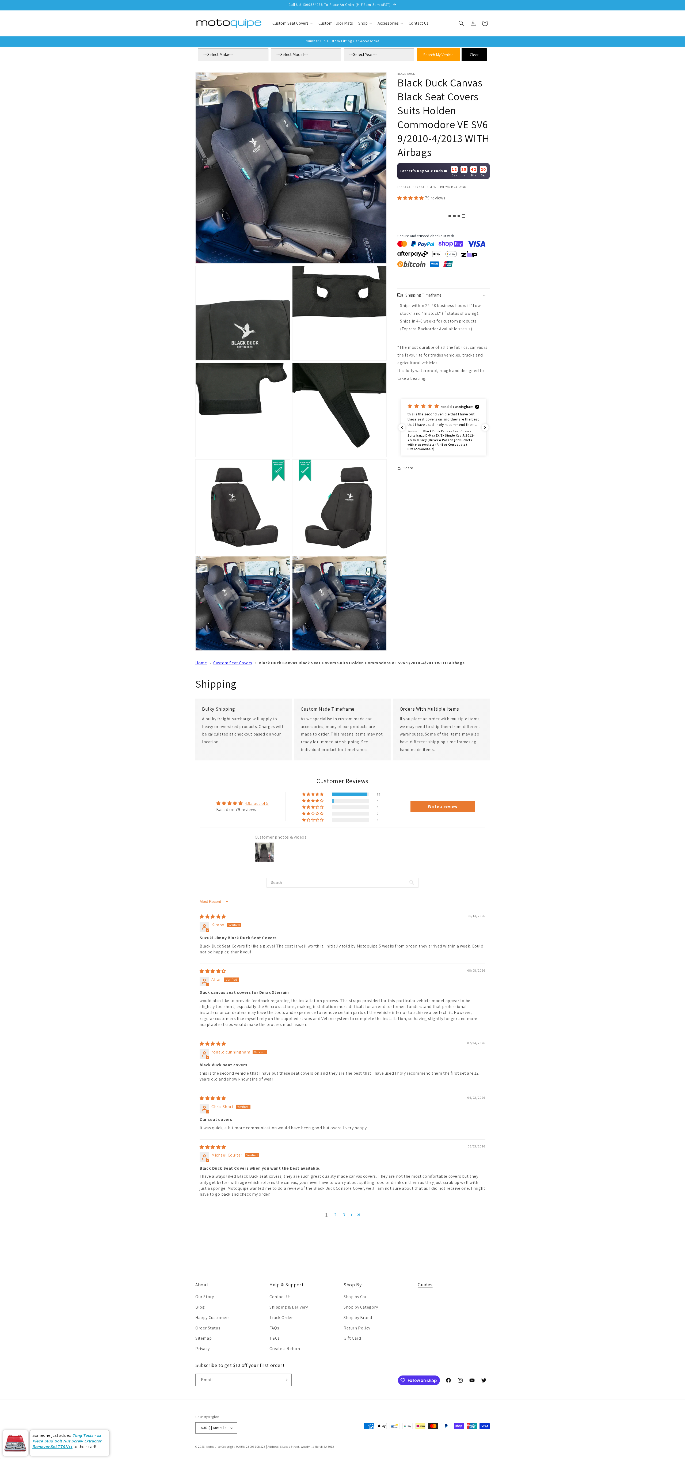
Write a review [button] (442, 806)
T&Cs (274, 1338)
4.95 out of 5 (257, 803)
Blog (200, 1307)
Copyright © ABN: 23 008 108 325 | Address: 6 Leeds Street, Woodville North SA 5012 (278, 1447)
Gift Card (352, 1338)
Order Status (207, 1328)
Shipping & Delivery (288, 1307)
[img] (213, 916)
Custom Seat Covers (232, 663)
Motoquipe (213, 1447)
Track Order (281, 1317)
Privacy (202, 1348)
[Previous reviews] (401, 427)
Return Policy (357, 1328)
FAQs (274, 1328)
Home (201, 663)
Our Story (204, 1296)
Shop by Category (361, 1307)
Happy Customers (212, 1317)
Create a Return (284, 1348)
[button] (461, 23)
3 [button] (344, 1215)
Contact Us (280, 1296)
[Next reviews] (485, 427)
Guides (425, 1285)
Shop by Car (355, 1296)
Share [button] (408, 467)
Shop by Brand (358, 1317)
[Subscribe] (285, 1380)
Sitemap (203, 1338)
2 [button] (335, 1215)
